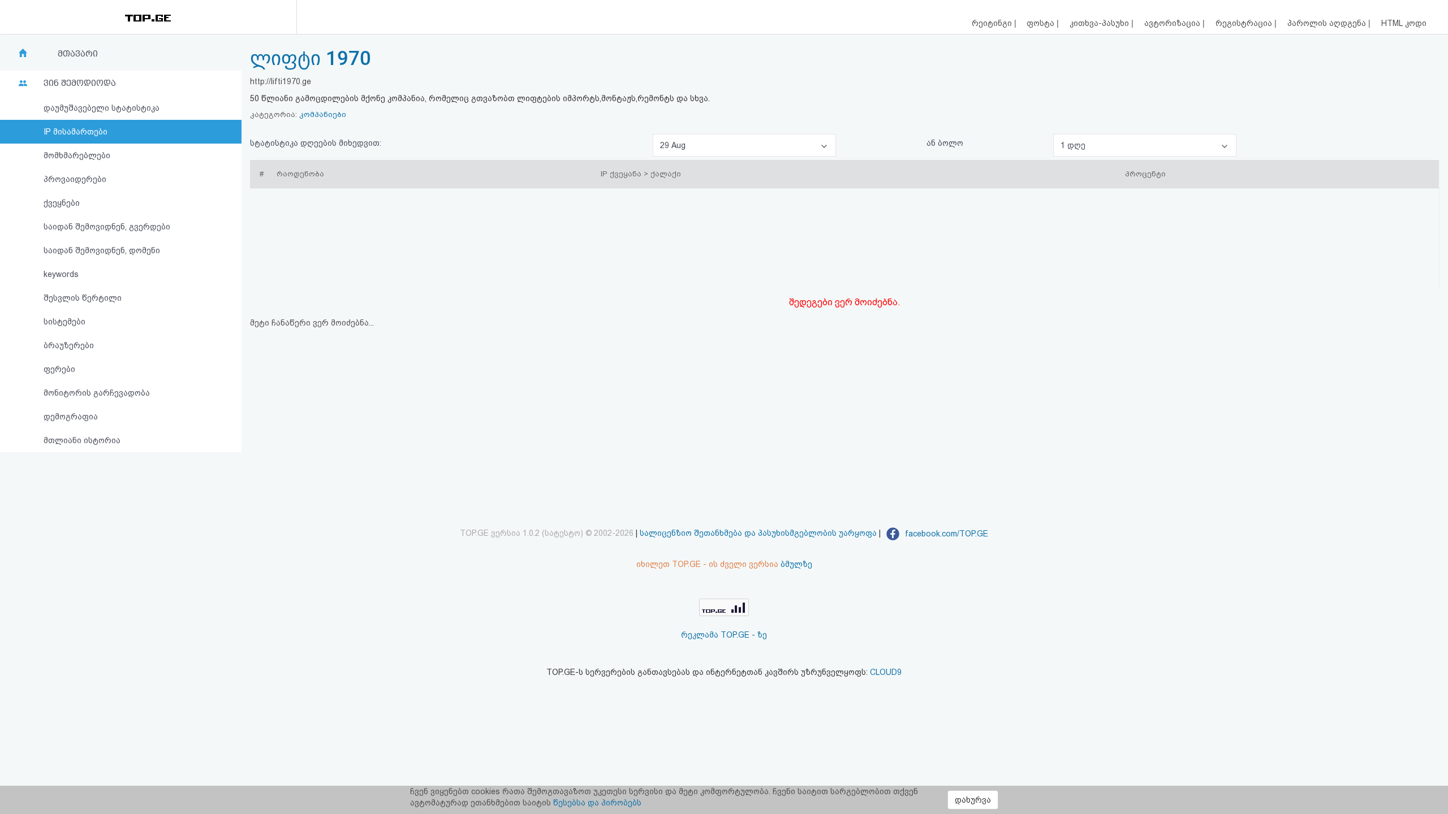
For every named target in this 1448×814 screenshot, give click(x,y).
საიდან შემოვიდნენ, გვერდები (107, 226)
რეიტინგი (993, 23)
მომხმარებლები (77, 155)
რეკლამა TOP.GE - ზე (724, 634)
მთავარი (78, 54)
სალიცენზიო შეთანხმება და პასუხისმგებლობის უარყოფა (758, 533)
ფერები (59, 369)
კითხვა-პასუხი (1100, 23)
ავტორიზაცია (1173, 23)
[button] (744, 145)
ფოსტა (1042, 23)
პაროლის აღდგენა (1327, 23)
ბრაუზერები (69, 345)
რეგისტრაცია (1245, 23)
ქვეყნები (62, 202)
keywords (61, 274)
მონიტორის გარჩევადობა (97, 392)
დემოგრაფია (71, 416)
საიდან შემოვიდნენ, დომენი (102, 250)
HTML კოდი (1404, 23)
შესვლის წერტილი (83, 297)
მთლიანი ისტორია (82, 440)
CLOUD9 (886, 672)
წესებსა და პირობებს (597, 802)
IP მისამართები (75, 131)
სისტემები (64, 321)
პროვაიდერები (75, 179)
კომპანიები (322, 114)
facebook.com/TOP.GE (945, 533)
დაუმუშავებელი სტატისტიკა (102, 107)
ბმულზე (796, 564)
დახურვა (973, 799)
